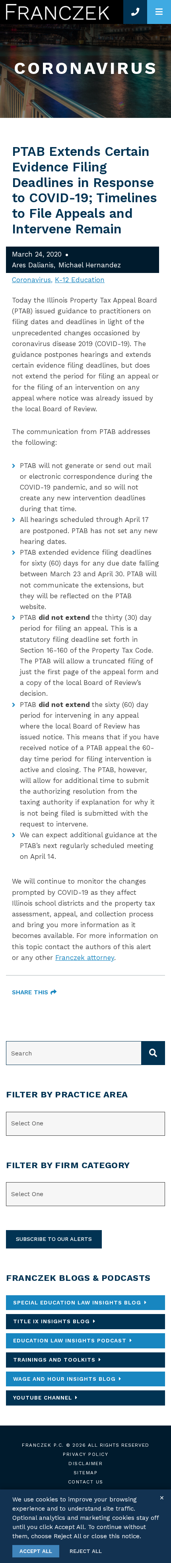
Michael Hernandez (89, 265)
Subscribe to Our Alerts (54, 1239)
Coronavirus (31, 280)
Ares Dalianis (33, 265)
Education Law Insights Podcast (69, 1340)
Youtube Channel (42, 1397)
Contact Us (85, 1482)
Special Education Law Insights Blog (77, 1302)
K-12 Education (80, 280)
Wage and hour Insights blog (64, 1379)
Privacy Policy (85, 1454)
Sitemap (86, 1472)
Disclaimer (85, 1463)
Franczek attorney (84, 958)
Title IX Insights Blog (51, 1321)
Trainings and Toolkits (54, 1359)
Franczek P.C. (43, 1445)
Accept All (35, 1551)
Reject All (86, 1551)
